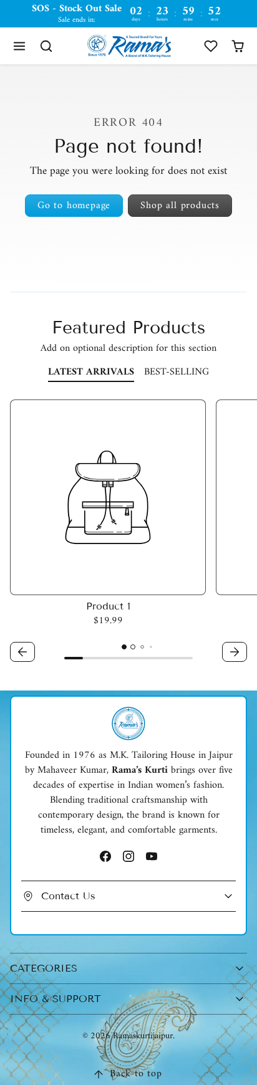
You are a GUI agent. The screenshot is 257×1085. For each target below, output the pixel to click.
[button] (19, 45)
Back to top (136, 1074)
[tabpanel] (128, 533)
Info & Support (55, 999)
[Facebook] (105, 856)
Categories (43, 968)
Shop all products (180, 205)
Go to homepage (73, 205)
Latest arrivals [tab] (91, 372)
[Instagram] (128, 856)
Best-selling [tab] (176, 372)
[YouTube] (151, 856)
